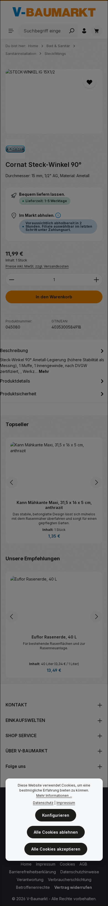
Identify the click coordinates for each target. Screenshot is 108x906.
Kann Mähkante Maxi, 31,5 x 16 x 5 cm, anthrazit (54, 505)
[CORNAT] (15, 149)
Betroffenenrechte (33, 887)
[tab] (52, 360)
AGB (83, 864)
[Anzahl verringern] (11, 279)
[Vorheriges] (12, 482)
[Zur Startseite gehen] (54, 11)
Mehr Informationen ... (54, 795)
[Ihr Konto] (84, 30)
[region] (54, 101)
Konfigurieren (55, 815)
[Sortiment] (11, 30)
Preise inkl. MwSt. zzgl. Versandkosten (37, 266)
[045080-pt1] (54, 101)
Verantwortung (30, 879)
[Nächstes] (96, 482)
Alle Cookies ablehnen (56, 832)
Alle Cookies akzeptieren (55, 849)
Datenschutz (43, 803)
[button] (58, 215)
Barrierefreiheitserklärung (32, 871)
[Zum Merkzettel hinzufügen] (89, 82)
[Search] (72, 30)
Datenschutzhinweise (79, 871)
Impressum (45, 864)
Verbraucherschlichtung (69, 879)
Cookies (67, 864)
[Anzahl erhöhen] (96, 279)
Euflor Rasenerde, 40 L (54, 637)
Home (26, 864)
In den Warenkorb (54, 296)
